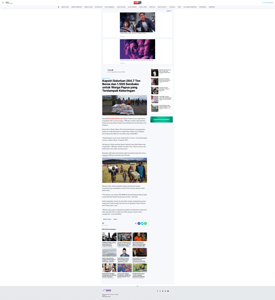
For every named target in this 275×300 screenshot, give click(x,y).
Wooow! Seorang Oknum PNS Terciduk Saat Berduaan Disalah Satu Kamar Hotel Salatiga (165, 71)
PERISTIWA (212, 7)
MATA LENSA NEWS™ (106, 296)
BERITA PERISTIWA (77, 7)
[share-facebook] (139, 223)
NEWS (179, 7)
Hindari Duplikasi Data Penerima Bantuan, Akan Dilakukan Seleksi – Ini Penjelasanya (165, 107)
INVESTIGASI (98, 7)
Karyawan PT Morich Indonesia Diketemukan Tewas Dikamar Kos (164, 80)
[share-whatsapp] (145, 223)
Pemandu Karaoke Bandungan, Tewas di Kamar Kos (164, 89)
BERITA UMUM (88, 7)
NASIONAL (172, 7)
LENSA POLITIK (121, 7)
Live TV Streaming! (268, 2)
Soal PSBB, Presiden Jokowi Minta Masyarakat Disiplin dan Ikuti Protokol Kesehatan (165, 98)
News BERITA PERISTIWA (190, 7)
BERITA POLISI (106, 78)
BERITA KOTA (65, 7)
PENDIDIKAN (202, 7)
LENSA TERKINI (132, 7)
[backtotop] (137, 286)
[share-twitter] (142, 223)
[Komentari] (103, 223)
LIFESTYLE (152, 7)
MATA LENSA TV (162, 7)
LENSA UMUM (143, 7)
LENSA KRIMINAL (110, 7)
